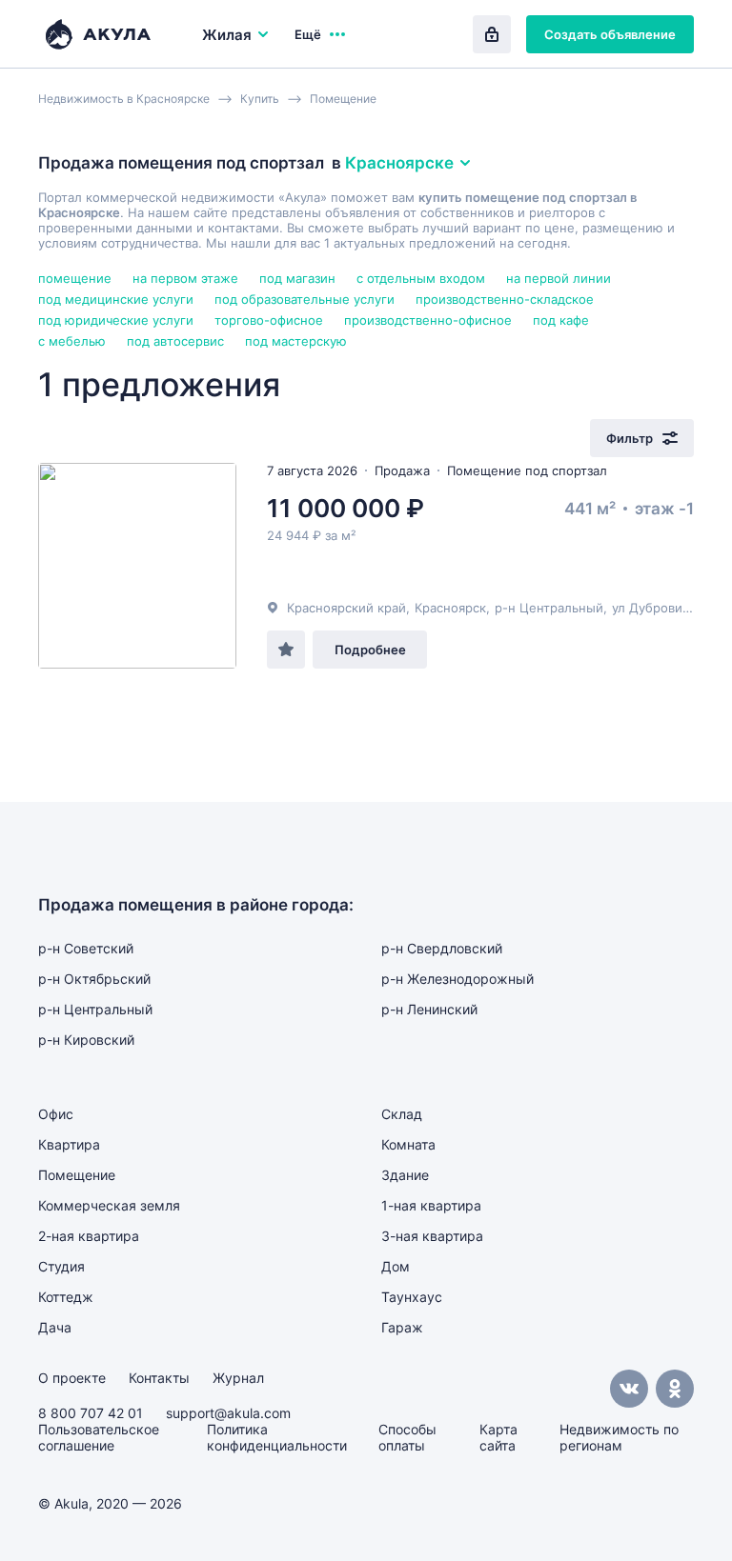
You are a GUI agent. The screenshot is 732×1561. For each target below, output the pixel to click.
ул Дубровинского (668, 607)
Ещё (308, 34)
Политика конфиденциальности (277, 1437)
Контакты (159, 1378)
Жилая (227, 35)
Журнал (238, 1378)
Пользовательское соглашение (98, 1437)
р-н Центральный (549, 607)
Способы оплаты (407, 1437)
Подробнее (370, 649)
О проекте (72, 1378)
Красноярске (399, 162)
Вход (492, 34)
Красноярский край (346, 607)
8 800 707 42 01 (90, 1413)
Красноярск (450, 607)
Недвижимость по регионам (619, 1437)
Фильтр (629, 438)
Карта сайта (498, 1437)
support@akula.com (228, 1413)
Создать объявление (610, 34)
